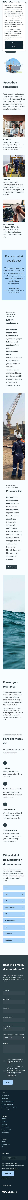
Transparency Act (6, 1129)
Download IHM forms (7, 1109)
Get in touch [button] (11, 567)
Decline (14, 47)
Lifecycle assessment (7, 1104)
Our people (4, 1121)
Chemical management (8, 1101)
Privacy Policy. (14, 1168)
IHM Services (5, 1098)
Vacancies (4, 1124)
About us (4, 1118)
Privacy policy (5, 1127)
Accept (14, 42)
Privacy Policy (11, 1075)
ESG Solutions (5, 1095)
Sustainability (5, 1132)
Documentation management (9, 1107)
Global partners (6, 1144)
